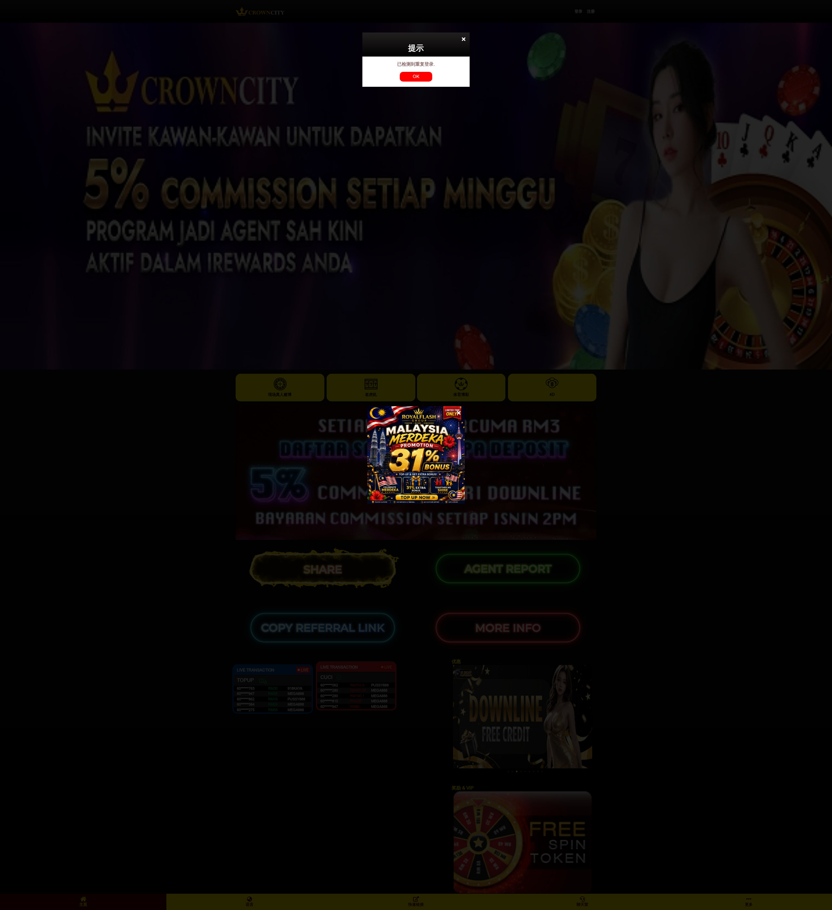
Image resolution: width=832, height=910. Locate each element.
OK (416, 76)
